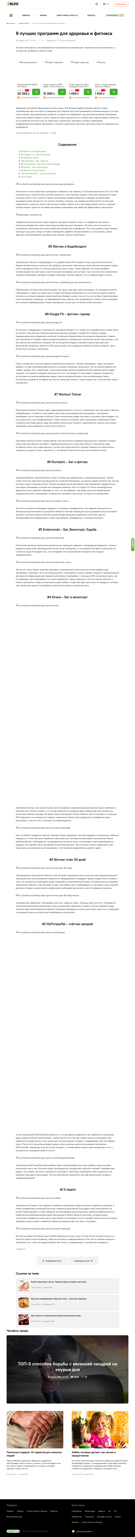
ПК (109, 1511)
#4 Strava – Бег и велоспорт (34, 167)
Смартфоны (77, 1511)
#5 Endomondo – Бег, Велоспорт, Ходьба (41, 164)
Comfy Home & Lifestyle (67, 15)
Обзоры (43, 15)
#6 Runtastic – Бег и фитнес (35, 160)
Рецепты (91, 15)
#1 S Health (26, 176)
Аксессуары (90, 1511)
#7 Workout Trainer (30, 157)
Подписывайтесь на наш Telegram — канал (36, 132)
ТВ (115, 1511)
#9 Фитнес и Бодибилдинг (34, 151)
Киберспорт (77, 1516)
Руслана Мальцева (66, 40)
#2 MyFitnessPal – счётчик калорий (38, 173)
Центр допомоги (84, 1531)
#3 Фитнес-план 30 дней (33, 170)
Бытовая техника (104, 1516)
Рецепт (118, 1516)
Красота (75, 1522)
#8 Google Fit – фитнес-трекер (36, 154)
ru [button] (104, 4)
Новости (26, 15)
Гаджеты (22, 1249)
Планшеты (89, 1516)
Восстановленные (115, 15)
